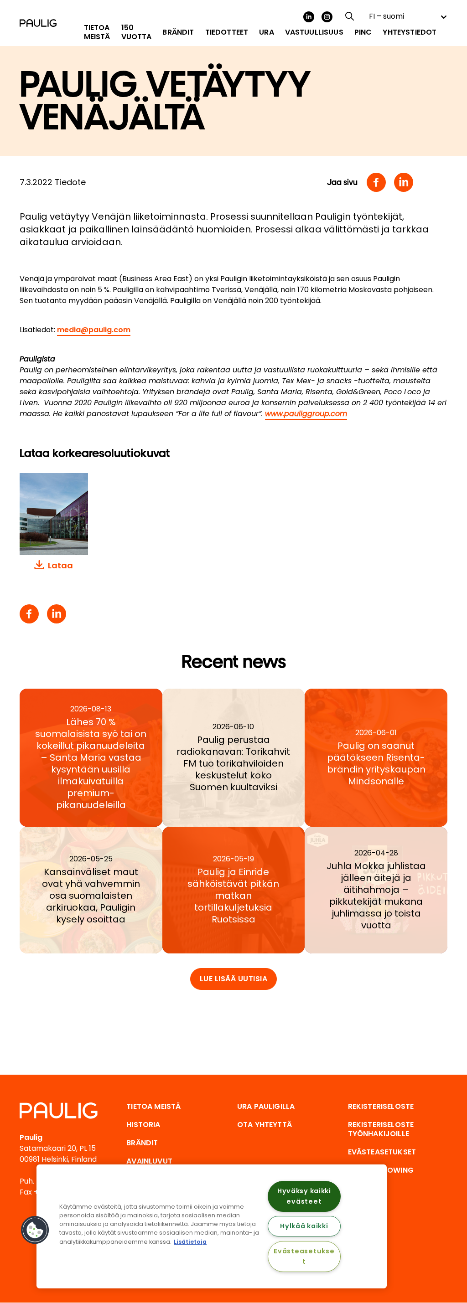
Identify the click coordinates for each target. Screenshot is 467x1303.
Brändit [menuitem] (178, 32)
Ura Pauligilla (266, 1106)
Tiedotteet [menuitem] (227, 32)
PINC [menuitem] (363, 32)
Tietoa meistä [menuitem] (97, 32)
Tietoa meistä (153, 1106)
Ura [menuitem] (266, 32)
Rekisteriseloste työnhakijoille (381, 1129)
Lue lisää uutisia (234, 978)
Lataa (60, 565)
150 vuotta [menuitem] (136, 32)
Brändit (142, 1143)
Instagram (327, 16)
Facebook (376, 182)
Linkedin (403, 182)
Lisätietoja (190, 1242)
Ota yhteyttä (264, 1124)
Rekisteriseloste (381, 1106)
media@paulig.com (93, 329)
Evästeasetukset (304, 1256)
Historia (143, 1124)
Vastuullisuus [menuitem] (314, 32)
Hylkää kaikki (304, 1226)
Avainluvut (149, 1161)
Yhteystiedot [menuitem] (409, 32)
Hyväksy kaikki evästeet (304, 1196)
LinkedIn (308, 16)
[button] (35, 1230)
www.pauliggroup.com (306, 413)
